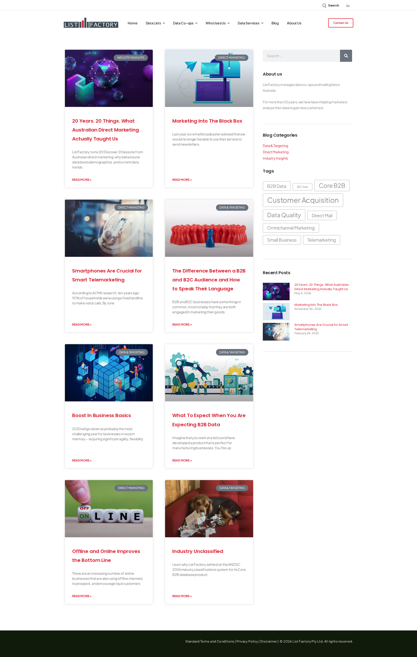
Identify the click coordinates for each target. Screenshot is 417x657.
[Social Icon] (348, 6)
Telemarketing (321, 240)
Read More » (81, 180)
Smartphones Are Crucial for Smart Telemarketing (321, 326)
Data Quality (284, 214)
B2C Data (302, 186)
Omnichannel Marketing (291, 228)
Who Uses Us (216, 23)
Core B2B (332, 185)
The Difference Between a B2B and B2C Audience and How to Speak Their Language (209, 279)
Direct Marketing (275, 152)
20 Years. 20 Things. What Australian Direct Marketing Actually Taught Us (105, 130)
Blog (275, 23)
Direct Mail (322, 215)
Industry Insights (275, 158)
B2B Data (276, 186)
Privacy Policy (247, 641)
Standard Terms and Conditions (209, 641)
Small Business (282, 240)
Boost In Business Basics (101, 415)
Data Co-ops (183, 23)
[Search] (346, 56)
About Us (294, 23)
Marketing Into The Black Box (207, 121)
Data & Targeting (275, 145)
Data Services (248, 23)
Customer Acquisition (303, 200)
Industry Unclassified (197, 551)
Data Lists (153, 23)
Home (132, 23)
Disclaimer (268, 641)
